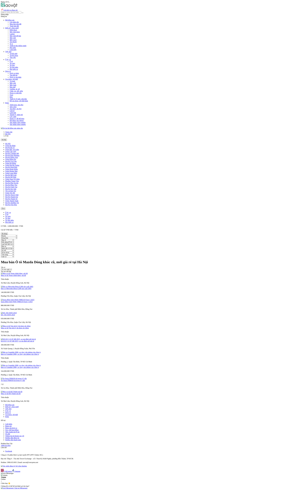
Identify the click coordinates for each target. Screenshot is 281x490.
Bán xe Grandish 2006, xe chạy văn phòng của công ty (20, 354)
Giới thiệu (8, 424)
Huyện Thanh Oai (11, 197)
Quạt (11, 95)
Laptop (12, 34)
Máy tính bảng (15, 32)
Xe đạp (12, 65)
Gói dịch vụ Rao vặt (10, 10)
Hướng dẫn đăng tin (12, 438)
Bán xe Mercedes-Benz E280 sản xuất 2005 (16, 288)
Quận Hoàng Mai (11, 171)
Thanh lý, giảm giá (16, 115)
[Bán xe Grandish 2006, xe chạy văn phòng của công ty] (21, 352)
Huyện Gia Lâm (11, 161)
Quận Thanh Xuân (11, 201)
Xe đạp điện (14, 67)
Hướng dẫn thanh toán (13, 440)
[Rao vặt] (9, 7)
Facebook (8, 451)
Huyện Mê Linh (10, 175)
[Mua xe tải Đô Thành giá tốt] (11, 392)
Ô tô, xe (8, 212)
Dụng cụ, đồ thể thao (17, 119)
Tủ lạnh (12, 81)
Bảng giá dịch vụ (11, 428)
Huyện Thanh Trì (11, 199)
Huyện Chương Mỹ (12, 153)
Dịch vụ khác (14, 73)
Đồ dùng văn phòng (17, 120)
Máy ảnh (13, 38)
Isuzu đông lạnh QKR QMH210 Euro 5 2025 (17, 302)
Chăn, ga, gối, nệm (16, 91)
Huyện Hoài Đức (11, 167)
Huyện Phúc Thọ (11, 185)
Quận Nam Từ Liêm (12, 179)
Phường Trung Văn (12, 181)
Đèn (11, 97)
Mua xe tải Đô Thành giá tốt (11, 394)
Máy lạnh (13, 85)
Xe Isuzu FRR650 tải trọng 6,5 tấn (13, 380)
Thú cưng (13, 107)
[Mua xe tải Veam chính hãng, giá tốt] (14, 273)
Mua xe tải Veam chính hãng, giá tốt (13, 275)
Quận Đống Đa (10, 159)
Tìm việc (13, 57)
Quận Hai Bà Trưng (12, 165)
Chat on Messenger (20, 488)
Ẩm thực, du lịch (15, 109)
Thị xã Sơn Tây (10, 191)
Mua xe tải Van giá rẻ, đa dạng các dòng (15, 328)
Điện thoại (13, 30)
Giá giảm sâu (14, 22)
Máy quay (13, 40)
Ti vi (11, 44)
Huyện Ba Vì (10, 148)
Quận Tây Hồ (10, 193)
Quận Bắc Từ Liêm (12, 149)
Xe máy (12, 63)
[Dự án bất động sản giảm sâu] (12, 128)
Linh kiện (13, 50)
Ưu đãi (7, 434)
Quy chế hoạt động (12, 430)
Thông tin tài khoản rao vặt (14, 436)
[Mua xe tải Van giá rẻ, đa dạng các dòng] (16, 326)
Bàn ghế (12, 87)
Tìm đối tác (14, 75)
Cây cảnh (13, 117)
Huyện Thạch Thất (11, 195)
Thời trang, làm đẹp (16, 105)
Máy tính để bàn (15, 36)
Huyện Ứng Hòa (11, 205)
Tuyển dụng (14, 55)
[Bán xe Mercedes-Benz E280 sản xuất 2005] (17, 287)
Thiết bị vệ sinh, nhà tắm (18, 99)
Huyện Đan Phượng (12, 155)
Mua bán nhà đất (15, 24)
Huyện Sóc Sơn (10, 189)
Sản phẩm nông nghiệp (18, 124)
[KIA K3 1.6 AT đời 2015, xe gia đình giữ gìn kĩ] (18, 339)
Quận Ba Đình (10, 146)
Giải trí (12, 111)
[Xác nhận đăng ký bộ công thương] (14, 466)
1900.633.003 (6, 445)
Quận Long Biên (11, 173)
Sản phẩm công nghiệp (18, 122)
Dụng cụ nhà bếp (16, 93)
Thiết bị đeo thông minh (18, 46)
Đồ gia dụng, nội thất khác (19, 101)
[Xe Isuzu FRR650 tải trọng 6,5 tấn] (14, 378)
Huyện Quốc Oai (11, 187)
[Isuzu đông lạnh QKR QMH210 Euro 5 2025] (17, 300)
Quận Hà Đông (10, 163)
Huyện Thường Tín (12, 203)
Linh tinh (13, 113)
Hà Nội (7, 134)
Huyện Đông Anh (11, 157)
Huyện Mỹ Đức (10, 177)
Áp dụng (4, 234)
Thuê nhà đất (14, 26)
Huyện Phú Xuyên (11, 183)
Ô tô (11, 61)
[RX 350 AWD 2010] (9, 313)
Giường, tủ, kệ (15, 89)
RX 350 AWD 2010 (8, 315)
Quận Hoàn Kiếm (11, 169)
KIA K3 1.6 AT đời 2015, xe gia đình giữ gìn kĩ (17, 341)
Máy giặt (13, 83)
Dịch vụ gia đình (15, 77)
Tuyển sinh (13, 54)
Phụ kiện (13, 48)
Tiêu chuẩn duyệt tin (12, 432)
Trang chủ (8, 132)
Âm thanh (13, 42)
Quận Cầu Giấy (10, 151)
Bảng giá (8, 426)
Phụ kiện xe (14, 69)
